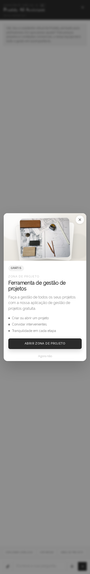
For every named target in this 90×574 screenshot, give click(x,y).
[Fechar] (80, 220)
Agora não (45, 356)
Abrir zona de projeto (45, 343)
